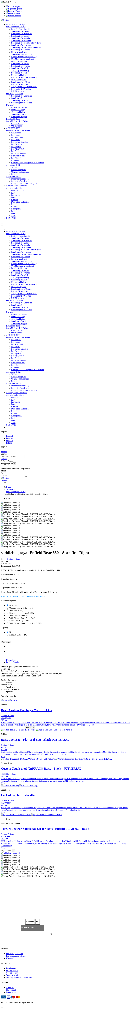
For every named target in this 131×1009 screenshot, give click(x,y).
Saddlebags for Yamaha (20, 38)
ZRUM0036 (6, 747)
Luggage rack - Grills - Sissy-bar (24, 183)
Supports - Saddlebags (20, 181)
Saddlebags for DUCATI (21, 82)
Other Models (16, 126)
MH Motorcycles (18, 91)
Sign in (4, 451)
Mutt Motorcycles (18, 80)
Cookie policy (12, 973)
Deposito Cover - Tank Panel (18, 130)
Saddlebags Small (18, 114)
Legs (13, 193)
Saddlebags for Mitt (19, 73)
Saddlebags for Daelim (20, 50)
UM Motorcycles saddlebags (22, 59)
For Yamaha (16, 133)
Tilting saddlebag (18, 112)
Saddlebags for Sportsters (21, 96)
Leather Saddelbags (19, 107)
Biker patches (16, 209)
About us (10, 987)
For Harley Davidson (14, 93)
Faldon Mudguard (18, 170)
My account (11, 990)
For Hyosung (16, 144)
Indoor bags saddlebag (20, 179)
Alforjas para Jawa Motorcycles (24, 87)
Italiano (17, 16)
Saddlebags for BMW (20, 63)
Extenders (15, 204)
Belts (13, 211)
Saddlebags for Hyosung (21, 45)
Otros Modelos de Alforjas (17, 121)
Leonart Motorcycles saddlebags (24, 77)
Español (18, 9)
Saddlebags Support (19, 116)
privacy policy (77, 934)
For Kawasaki (17, 137)
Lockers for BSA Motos (21, 89)
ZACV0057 (6, 803)
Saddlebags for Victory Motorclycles (26, 47)
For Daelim (15, 151)
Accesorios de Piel (13, 165)
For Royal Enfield (18, 153)
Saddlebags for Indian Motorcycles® (26, 43)
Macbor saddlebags (19, 75)
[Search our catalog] (26, 476)
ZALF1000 (5, 836)
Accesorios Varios (13, 176)
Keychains (15, 195)
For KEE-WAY (17, 149)
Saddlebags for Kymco (20, 66)
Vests (13, 216)
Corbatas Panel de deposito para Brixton (27, 163)
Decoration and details (20, 202)
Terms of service (12, 975)
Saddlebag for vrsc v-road (21, 103)
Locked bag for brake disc (18, 795)
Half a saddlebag (18, 110)
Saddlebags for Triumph (21, 40)
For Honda (15, 135)
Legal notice (11, 968)
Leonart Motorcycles (19, 84)
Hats (13, 213)
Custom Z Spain (13, 559)
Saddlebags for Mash (19, 68)
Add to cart (6, 642)
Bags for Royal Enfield (20, 29)
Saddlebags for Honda (20, 31)
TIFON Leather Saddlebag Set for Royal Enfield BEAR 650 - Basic (45, 828)
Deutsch (18, 13)
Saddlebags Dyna (18, 98)
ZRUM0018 (6, 718)
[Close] (2, 225)
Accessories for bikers (15, 188)
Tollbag (14, 167)
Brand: (4, 559)
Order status (11, 992)
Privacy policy (12, 970)
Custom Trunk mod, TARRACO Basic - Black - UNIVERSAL (41, 768)
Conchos (14, 199)
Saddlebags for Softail (20, 100)
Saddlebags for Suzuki (20, 36)
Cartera (14, 206)
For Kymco (16, 146)
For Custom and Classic (15, 27)
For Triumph (16, 158)
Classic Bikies (17, 123)
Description (10, 660)
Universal (10, 105)
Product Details (12, 662)
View (3, 756)
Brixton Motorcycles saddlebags (24, 57)
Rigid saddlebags (13, 119)
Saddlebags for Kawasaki (21, 34)
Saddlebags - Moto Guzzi (21, 54)
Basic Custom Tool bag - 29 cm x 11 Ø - (26, 710)
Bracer (14, 197)
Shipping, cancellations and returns (20, 977)
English (17, 6)
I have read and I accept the (67, 934)
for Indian (15, 160)
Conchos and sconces (20, 172)
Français (18, 11)
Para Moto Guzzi (18, 156)
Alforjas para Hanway (20, 70)
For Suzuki (15, 140)
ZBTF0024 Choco (8, 774)
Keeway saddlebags (19, 52)
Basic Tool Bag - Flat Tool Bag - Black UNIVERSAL (35, 739)
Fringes (14, 174)
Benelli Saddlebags (19, 61)
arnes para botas (17, 190)
